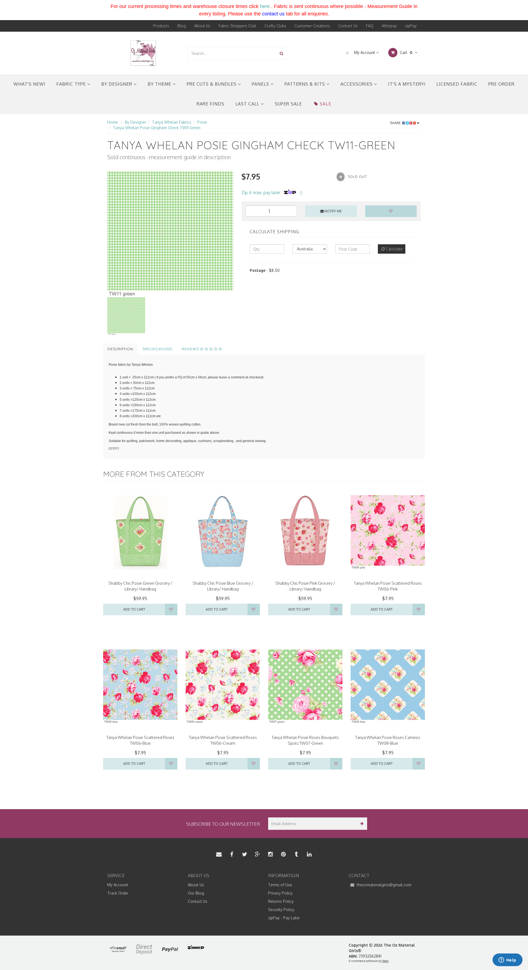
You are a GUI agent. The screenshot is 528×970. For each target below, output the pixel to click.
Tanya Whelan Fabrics (171, 122)
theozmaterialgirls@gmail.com (383, 884)
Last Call (248, 104)
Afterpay (389, 25)
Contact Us (348, 25)
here (265, 6)
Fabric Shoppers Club (237, 25)
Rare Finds (210, 104)
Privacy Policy (280, 893)
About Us (202, 25)
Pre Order (501, 84)
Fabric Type (71, 84)
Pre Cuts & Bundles (212, 84)
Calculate (394, 248)
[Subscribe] (361, 823)
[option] (170, 234)
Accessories (357, 84)
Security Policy (281, 909)
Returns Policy (281, 901)
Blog (181, 25)
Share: (396, 123)
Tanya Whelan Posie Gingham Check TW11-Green (156, 127)
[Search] (281, 53)
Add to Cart (134, 609)
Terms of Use (280, 884)
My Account (364, 52)
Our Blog (196, 893)
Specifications (157, 349)
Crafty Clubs (275, 25)
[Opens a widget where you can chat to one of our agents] (507, 960)
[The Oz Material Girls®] (143, 52)
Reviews (191, 349)
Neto (385, 961)
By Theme (160, 84)
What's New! (29, 84)
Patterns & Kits (305, 84)
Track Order (117, 893)
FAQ (369, 25)
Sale (325, 104)
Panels (261, 84)
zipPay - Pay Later (284, 917)
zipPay (411, 25)
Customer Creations (312, 25)
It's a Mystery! (406, 84)
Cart (405, 52)
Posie (202, 122)
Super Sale (288, 104)
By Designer (117, 84)
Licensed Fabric (456, 84)
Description (120, 349)
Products (161, 25)
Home (112, 122)
